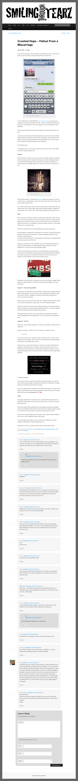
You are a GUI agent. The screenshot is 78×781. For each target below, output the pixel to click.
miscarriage (52, 429)
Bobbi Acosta (22, 586)
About (14, 25)
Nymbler (39, 199)
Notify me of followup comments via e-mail (28, 739)
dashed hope (40, 429)
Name (20, 746)
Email (20, 753)
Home (9, 25)
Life (27, 25)
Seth (57, 429)
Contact (10, 28)
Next (68, 33)
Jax (19, 25)
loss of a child (46, 429)
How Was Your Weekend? (43, 25)
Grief (23, 25)
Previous (63, 33)
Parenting (33, 25)
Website (20, 761)
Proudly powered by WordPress (39, 775)
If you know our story (43, 121)
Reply (21, 449)
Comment (21, 722)
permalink (25, 430)
